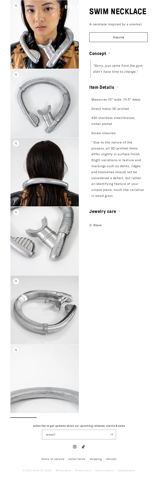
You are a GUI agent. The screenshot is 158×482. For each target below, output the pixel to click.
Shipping (96, 459)
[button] (8, 6)
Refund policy (63, 470)
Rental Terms (77, 459)
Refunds (111, 459)
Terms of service (104, 470)
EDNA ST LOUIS (42, 470)
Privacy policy (83, 470)
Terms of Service (53, 459)
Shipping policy (126, 470)
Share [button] (97, 225)
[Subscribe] (111, 434)
